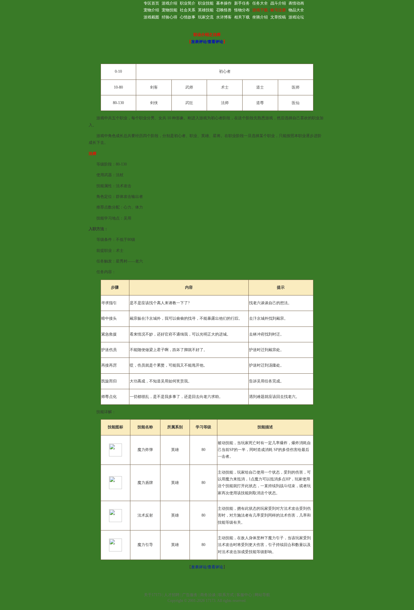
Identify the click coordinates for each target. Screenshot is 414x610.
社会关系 (187, 10)
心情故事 (187, 17)
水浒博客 (224, 17)
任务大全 (260, 3)
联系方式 (226, 595)
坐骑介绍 (260, 17)
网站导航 (262, 595)
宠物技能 (169, 10)
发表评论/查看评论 (207, 41)
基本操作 (224, 3)
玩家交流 (205, 17)
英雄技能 (205, 10)
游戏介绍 (169, 3)
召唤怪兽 (224, 10)
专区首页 (151, 3)
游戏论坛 (296, 17)
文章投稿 (278, 17)
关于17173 (152, 595)
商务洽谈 (208, 595)
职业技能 (205, 3)
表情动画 (296, 3)
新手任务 (242, 3)
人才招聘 (172, 595)
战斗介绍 (278, 3)
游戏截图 (151, 17)
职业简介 (187, 3)
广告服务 (190, 595)
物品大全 (296, 10)
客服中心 (244, 595)
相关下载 (242, 17)
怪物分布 (242, 10)
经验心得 (169, 17)
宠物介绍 (151, 10)
